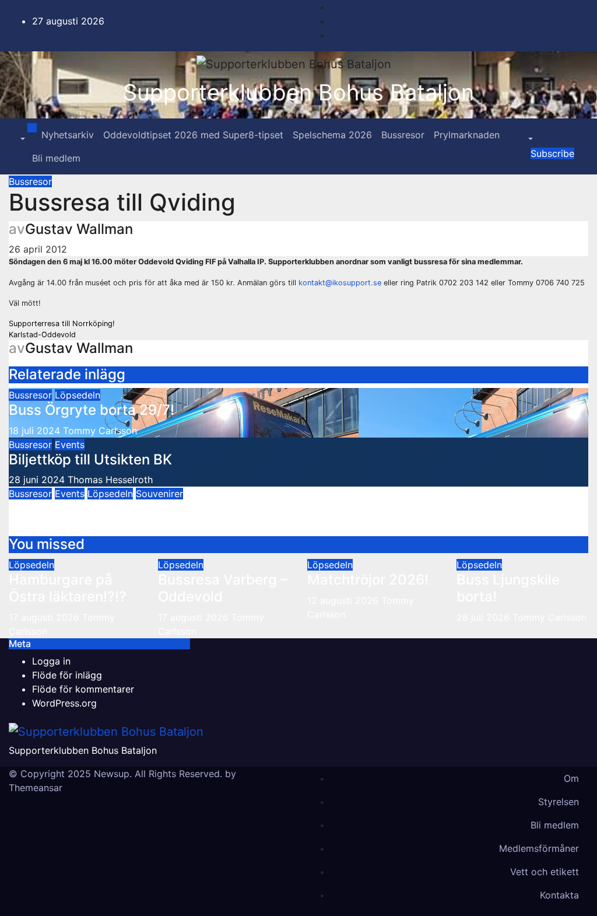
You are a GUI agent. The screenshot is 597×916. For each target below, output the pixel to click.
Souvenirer (159, 493)
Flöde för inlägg (67, 675)
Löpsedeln (77, 395)
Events (70, 444)
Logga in (51, 661)
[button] (21, 139)
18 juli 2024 (34, 430)
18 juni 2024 (36, 529)
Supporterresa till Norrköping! (62, 323)
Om (571, 778)
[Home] (32, 127)
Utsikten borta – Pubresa (91, 508)
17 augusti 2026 (45, 617)
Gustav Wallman (79, 229)
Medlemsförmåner (539, 848)
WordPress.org (64, 703)
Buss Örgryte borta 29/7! (91, 409)
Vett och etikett (544, 871)
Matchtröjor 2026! (368, 579)
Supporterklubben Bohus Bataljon (298, 92)
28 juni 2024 (37, 479)
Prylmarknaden (467, 135)
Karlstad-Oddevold (42, 334)
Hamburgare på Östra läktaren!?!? (68, 588)
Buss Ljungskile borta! (508, 588)
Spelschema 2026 (332, 135)
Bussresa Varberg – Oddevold (222, 588)
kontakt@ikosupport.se (339, 282)
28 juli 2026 (484, 617)
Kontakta (559, 895)
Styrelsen (558, 801)
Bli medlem (56, 158)
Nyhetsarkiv (67, 135)
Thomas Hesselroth (110, 479)
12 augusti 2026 (344, 600)
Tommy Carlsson (100, 430)
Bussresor (402, 135)
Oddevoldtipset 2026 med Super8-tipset (193, 135)
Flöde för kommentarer (83, 689)
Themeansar (35, 787)
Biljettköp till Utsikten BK (90, 459)
